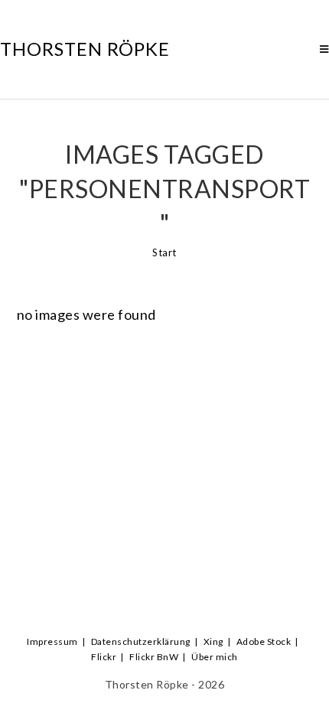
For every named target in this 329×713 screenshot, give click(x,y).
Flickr (103, 657)
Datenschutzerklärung (141, 641)
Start (164, 252)
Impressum (52, 641)
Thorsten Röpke (85, 48)
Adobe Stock (264, 641)
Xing (213, 641)
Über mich (214, 657)
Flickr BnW (153, 657)
